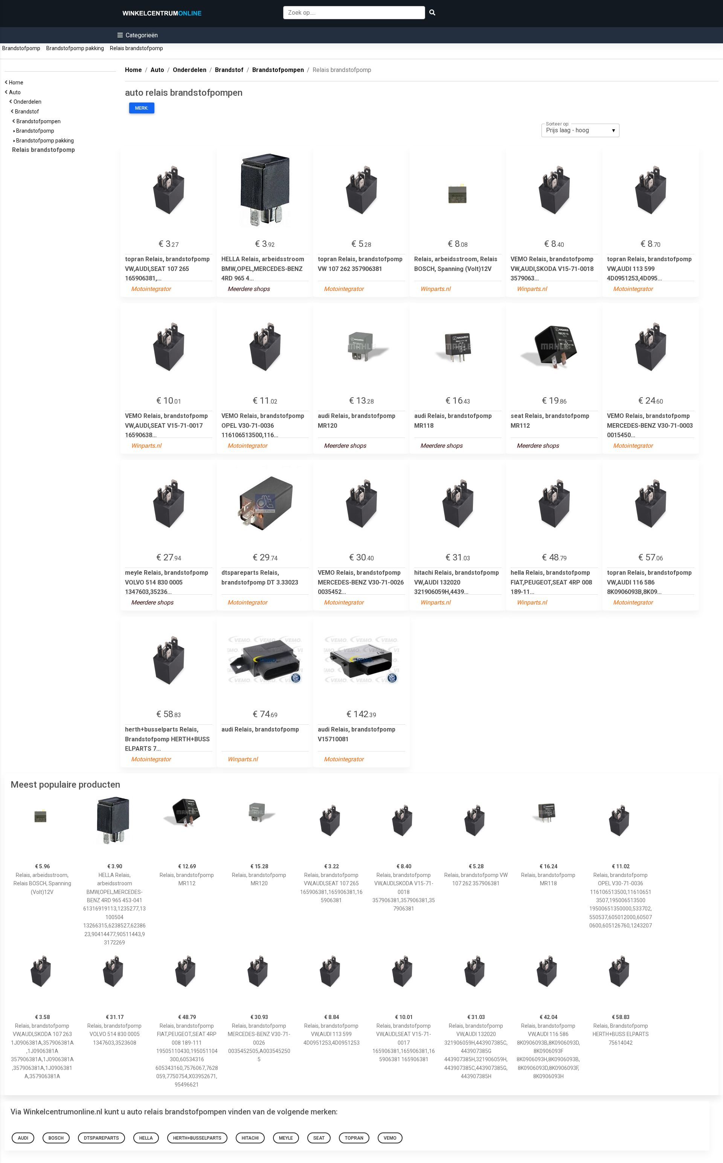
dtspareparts (101, 1138)
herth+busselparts (197, 1138)
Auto (16, 92)
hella (146, 1138)
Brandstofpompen (40, 121)
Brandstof (28, 112)
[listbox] (580, 130)
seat (319, 1138)
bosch (56, 1138)
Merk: (141, 108)
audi (23, 1138)
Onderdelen (29, 102)
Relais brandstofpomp (136, 48)
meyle (286, 1138)
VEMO (390, 1138)
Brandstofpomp (21, 48)
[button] (137, 35)
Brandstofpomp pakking (75, 48)
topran (354, 1138)
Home (17, 83)
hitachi (250, 1138)
